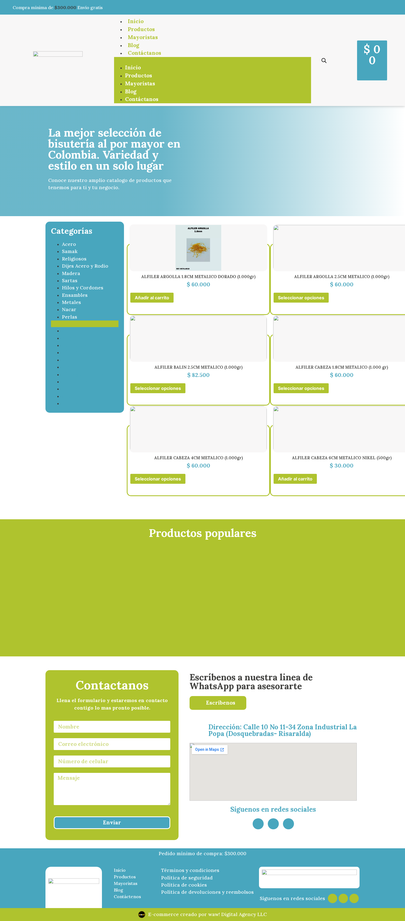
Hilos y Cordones (82, 287)
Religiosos (74, 259)
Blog (133, 45)
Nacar (69, 309)
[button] (212, 60)
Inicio (136, 21)
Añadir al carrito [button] (152, 297)
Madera (71, 273)
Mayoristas (143, 37)
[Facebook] (343, 898)
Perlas (69, 317)
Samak (69, 251)
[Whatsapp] (258, 823)
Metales (71, 302)
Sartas (69, 280)
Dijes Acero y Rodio (85, 266)
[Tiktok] (354, 898)
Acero (69, 244)
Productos (141, 29)
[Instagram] (288, 823)
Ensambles (75, 295)
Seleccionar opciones (301, 297)
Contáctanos (144, 53)
